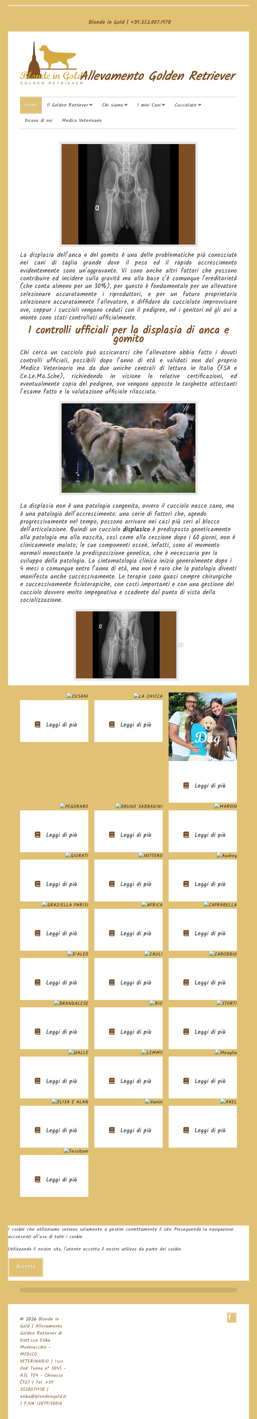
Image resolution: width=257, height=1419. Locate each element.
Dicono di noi (38, 120)
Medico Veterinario (82, 120)
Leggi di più (60, 725)
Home (31, 105)
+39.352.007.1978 (151, 22)
